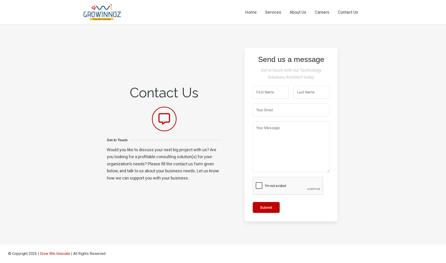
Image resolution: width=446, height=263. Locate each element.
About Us (298, 12)
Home (251, 12)
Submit (266, 207)
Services (273, 12)
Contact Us (348, 12)
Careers (322, 12)
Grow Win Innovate (55, 253)
